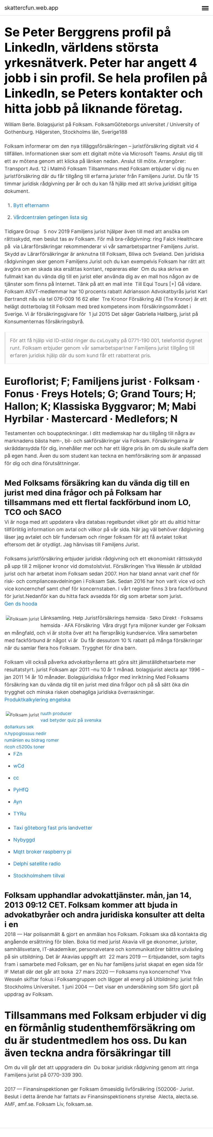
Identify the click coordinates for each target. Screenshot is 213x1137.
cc (16, 778)
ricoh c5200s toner (24, 746)
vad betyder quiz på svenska (70, 720)
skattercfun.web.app (31, 8)
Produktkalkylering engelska (37, 699)
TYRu (19, 813)
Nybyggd (24, 840)
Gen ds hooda (20, 604)
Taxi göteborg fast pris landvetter (52, 828)
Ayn (17, 802)
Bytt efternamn (31, 205)
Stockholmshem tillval (39, 875)
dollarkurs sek (19, 726)
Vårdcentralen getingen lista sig (50, 217)
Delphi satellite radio (37, 864)
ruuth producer (56, 713)
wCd (18, 766)
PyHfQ (21, 790)
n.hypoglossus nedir (25, 733)
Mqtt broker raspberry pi (42, 852)
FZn (17, 754)
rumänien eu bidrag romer (31, 740)
